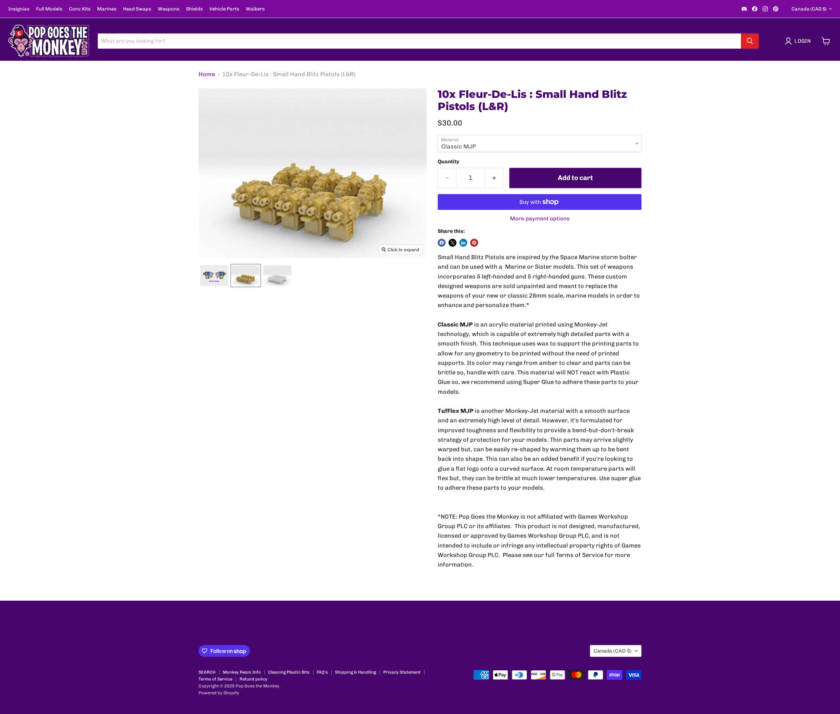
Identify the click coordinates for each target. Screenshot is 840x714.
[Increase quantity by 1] (494, 178)
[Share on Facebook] (442, 243)
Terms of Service (215, 679)
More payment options (540, 218)
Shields (194, 9)
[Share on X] (452, 243)
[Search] (750, 41)
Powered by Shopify (219, 692)
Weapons (168, 9)
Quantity (448, 162)
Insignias (19, 9)
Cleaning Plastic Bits (288, 672)
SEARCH (207, 672)
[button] (799, 41)
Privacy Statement (402, 672)
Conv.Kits (80, 9)
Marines (106, 9)
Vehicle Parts (224, 9)
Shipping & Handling (355, 672)
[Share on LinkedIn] (463, 243)
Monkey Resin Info (242, 672)
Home (207, 74)
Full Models (49, 9)
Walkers (255, 9)
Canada (809, 9)
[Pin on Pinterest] (474, 243)
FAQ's (322, 672)
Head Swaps (137, 9)
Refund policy (253, 679)
